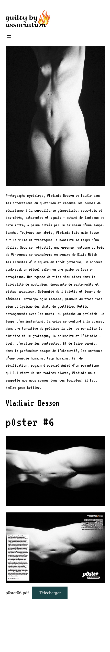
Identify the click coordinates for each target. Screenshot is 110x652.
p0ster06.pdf (17, 592)
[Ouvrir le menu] (9, 36)
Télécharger (50, 592)
